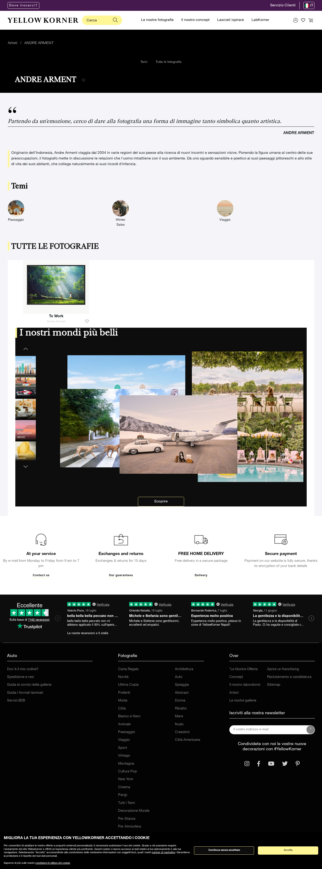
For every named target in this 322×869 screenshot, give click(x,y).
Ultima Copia (128, 685)
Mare (179, 716)
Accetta (288, 850)
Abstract (182, 693)
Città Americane (187, 740)
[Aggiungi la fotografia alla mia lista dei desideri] (87, 321)
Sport (122, 748)
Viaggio (124, 740)
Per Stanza (126, 819)
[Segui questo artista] (83, 80)
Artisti (12, 43)
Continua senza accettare (224, 850)
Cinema (124, 787)
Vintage (124, 756)
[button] (25, 464)
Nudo (179, 724)
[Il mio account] (295, 20)
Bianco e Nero (129, 716)
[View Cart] (310, 20)
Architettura (184, 669)
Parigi (122, 795)
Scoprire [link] (161, 501)
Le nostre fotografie (157, 20)
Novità (123, 677)
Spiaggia (182, 685)
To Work (56, 316)
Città (122, 708)
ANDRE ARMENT (39, 43)
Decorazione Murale (133, 811)
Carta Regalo (128, 669)
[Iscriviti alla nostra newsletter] (310, 729)
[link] (43, 20)
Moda (122, 700)
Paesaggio (126, 732)
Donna (180, 700)
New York (125, 779)
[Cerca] (115, 20)
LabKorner (260, 20)
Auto (178, 677)
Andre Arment (56, 321)
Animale (124, 724)
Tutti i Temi (126, 803)
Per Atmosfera (129, 826)
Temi (143, 62)
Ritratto (181, 708)
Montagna (126, 764)
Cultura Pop (127, 771)
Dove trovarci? (23, 5)
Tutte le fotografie (169, 62)
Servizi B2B (16, 700)
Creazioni (182, 732)
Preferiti (124, 693)
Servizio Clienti (283, 6)
